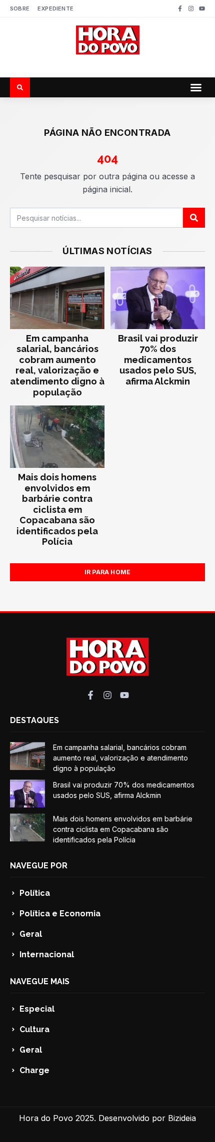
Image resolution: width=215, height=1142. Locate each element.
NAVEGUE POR (39, 865)
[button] (196, 87)
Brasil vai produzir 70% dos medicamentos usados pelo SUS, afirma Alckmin (158, 359)
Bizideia (182, 1118)
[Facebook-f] (180, 8)
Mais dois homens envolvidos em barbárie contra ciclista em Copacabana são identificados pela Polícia (57, 509)
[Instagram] (191, 8)
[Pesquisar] (194, 218)
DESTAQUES (34, 720)
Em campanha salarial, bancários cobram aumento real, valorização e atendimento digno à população (57, 365)
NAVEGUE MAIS (40, 981)
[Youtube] (202, 8)
